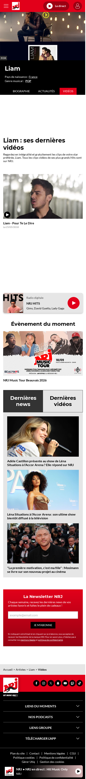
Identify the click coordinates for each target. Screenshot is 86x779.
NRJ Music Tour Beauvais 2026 (25, 380)
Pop (28, 81)
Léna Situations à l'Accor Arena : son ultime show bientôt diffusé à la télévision (41, 516)
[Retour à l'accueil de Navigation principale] (16, 6)
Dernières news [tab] (23, 401)
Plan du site (17, 753)
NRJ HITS (33, 303)
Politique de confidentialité (56, 757)
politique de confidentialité (50, 640)
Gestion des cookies (52, 761)
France (33, 76)
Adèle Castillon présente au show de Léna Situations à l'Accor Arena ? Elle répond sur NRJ (40, 463)
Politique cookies (24, 757)
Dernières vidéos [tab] (63, 401)
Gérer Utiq (28, 761)
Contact (34, 753)
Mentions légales (54, 753)
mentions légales (28, 640)
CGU (73, 753)
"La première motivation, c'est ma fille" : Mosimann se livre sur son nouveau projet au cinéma (43, 569)
